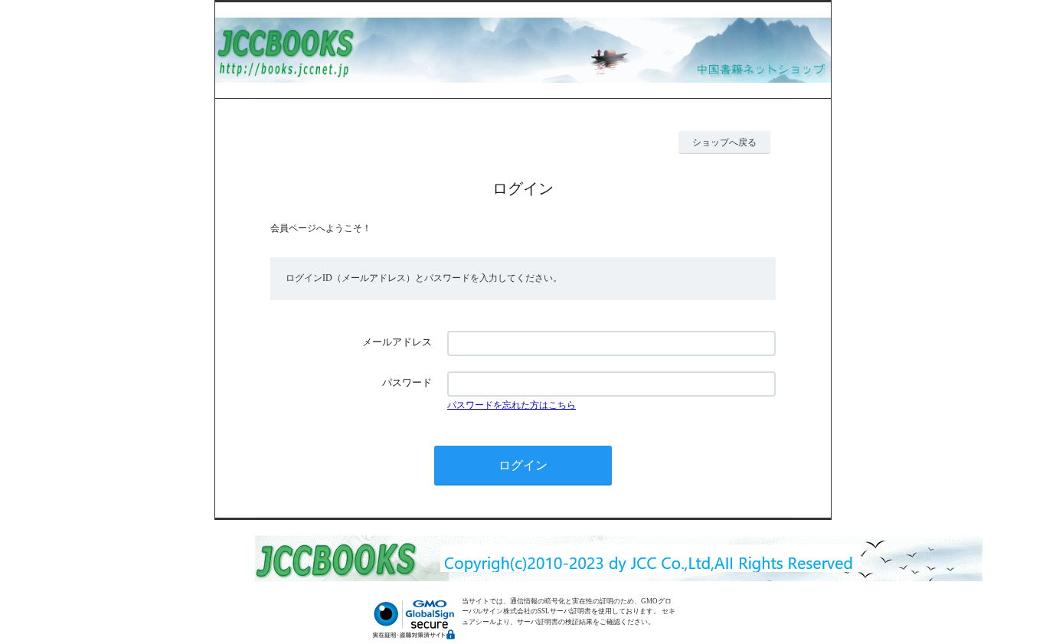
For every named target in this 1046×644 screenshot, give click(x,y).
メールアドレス (397, 342)
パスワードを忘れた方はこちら (511, 405)
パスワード (407, 382)
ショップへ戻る (724, 142)
